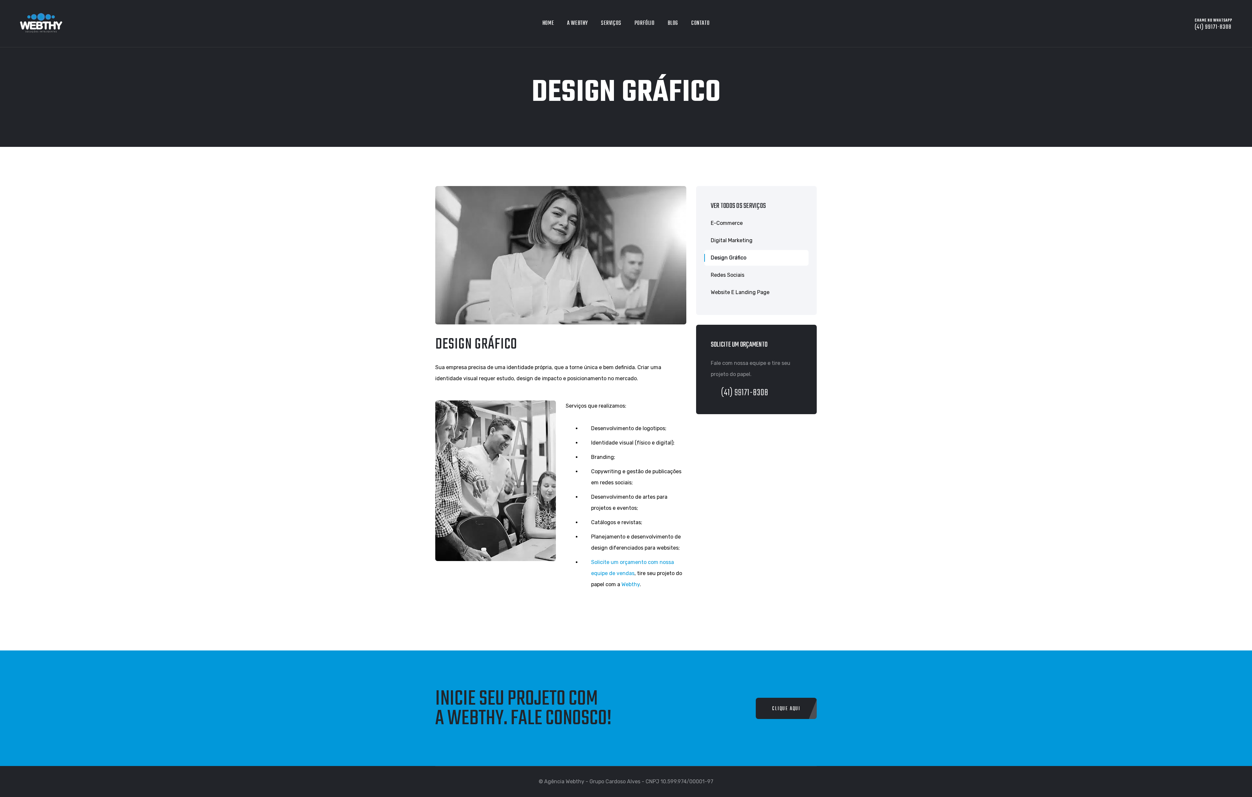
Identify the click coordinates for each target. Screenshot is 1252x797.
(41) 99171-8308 (744, 393)
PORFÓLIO (644, 23)
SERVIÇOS (611, 23)
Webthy (630, 584)
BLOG (673, 23)
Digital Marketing (732, 240)
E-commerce (727, 223)
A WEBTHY (577, 23)
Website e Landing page (740, 292)
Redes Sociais (727, 275)
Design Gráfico (728, 258)
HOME (548, 23)
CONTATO (700, 23)
